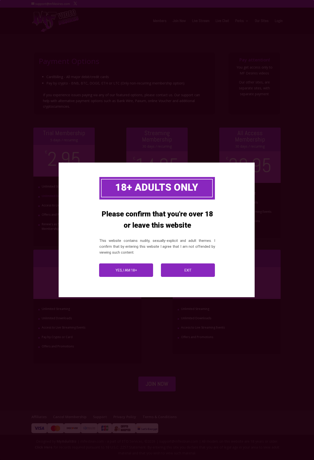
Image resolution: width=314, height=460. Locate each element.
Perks (239, 21)
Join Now (179, 21)
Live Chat (222, 21)
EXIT (188, 270)
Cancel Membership (70, 416)
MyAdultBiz (67, 441)
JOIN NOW (157, 384)
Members (160, 21)
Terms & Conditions (160, 416)
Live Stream (200, 21)
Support (100, 416)
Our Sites (262, 21)
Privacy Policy (124, 416)
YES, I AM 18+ (126, 270)
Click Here (43, 447)
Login (279, 21)
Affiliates (39, 416)
